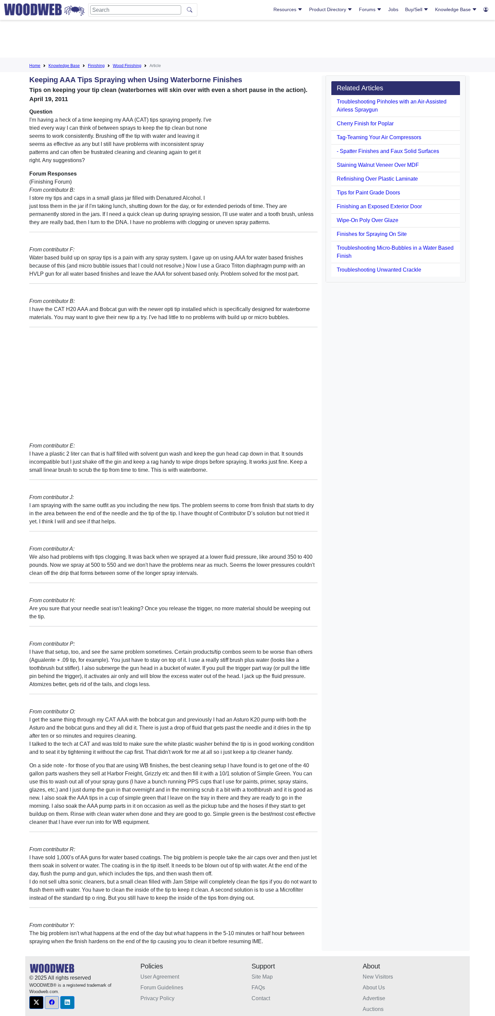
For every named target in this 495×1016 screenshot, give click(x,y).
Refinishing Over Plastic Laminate (377, 179)
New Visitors (378, 977)
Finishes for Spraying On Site (372, 234)
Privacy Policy (157, 998)
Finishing (96, 65)
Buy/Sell (414, 9)
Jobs (393, 9)
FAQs (258, 987)
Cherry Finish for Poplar (365, 123)
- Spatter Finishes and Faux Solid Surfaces (388, 151)
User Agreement (159, 977)
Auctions (373, 1009)
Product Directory (328, 9)
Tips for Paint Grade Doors (368, 192)
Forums (368, 9)
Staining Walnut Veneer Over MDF (378, 165)
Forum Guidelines (161, 987)
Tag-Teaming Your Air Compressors (379, 137)
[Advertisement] (247, 40)
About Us (374, 987)
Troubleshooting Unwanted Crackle (379, 270)
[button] (36, 1002)
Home (34, 65)
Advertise (374, 998)
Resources (285, 9)
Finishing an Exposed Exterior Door (379, 206)
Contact (261, 998)
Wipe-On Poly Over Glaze (367, 220)
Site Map (262, 977)
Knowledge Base (453, 9)
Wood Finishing (127, 65)
